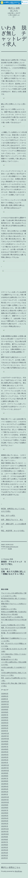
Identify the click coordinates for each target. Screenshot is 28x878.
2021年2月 (4, 855)
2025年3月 (4, 725)
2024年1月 (4, 762)
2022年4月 (4, 818)
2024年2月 (4, 760)
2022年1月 (4, 826)
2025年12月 (5, 701)
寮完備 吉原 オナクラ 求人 (9, 659)
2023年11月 (5, 768)
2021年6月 (4, 845)
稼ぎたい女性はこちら (10, 867)
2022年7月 (4, 810)
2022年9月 (4, 805)
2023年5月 (4, 784)
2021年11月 (4, 831)
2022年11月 (5, 800)
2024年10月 (5, 738)
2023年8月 (4, 776)
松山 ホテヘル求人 (8, 515)
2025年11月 (5, 704)
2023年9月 (4, 773)
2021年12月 (5, 829)
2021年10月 (5, 834)
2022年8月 (4, 807)
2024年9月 (4, 741)
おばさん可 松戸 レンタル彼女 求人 (12, 617)
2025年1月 (4, 731)
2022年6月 (4, 813)
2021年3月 (4, 853)
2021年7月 (4, 842)
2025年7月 (4, 715)
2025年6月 (4, 717)
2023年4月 (4, 786)
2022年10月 (5, 802)
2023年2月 (4, 792)
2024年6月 (4, 749)
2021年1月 (4, 858)
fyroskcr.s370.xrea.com (12, 546)
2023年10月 (5, 770)
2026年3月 (4, 693)
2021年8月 (4, 839)
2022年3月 (4, 821)
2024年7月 (4, 746)
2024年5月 (4, 752)
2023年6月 (4, 781)
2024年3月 (4, 757)
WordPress (18, 871)
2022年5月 (4, 815)
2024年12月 (5, 733)
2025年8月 (4, 712)
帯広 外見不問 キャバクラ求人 (12, 531)
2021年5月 (4, 847)
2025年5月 (4, 720)
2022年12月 (5, 797)
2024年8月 (4, 744)
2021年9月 (4, 837)
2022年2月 (4, 823)
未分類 (10, 548)
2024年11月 (5, 736)
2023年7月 (4, 778)
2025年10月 (5, 707)
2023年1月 (4, 794)
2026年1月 (4, 699)
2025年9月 (4, 709)
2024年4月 (4, 754)
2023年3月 (4, 789)
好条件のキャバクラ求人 (9, 609)
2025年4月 (4, 723)
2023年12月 (5, 765)
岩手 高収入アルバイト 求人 (12, 520)
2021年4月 (4, 850)
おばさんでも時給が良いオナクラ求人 (13, 625)
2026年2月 (4, 696)
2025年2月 (4, 728)
